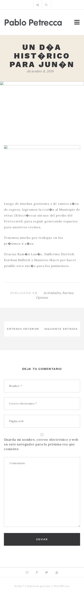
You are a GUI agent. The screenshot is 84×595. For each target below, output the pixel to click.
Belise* (19, 586)
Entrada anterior (23, 328)
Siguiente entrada (61, 328)
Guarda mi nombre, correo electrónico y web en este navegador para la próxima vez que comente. (41, 444)
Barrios (67, 293)
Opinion (42, 297)
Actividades (52, 293)
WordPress (62, 586)
